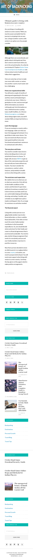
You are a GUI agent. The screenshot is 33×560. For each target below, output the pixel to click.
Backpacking (9, 425)
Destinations (9, 429)
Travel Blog (10, 273)
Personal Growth (10, 433)
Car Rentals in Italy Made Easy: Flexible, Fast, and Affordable (23, 405)
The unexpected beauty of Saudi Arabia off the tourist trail (23, 367)
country (12, 252)
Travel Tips (8, 441)
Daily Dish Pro (22, 552)
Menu (17, 14)
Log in (20, 556)
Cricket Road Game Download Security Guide (15, 461)
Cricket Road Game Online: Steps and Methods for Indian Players (16, 354)
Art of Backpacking (16, 6)
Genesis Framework (17, 554)
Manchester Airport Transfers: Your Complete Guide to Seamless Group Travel (23, 387)
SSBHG (19, 159)
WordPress (14, 556)
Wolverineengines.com (12, 114)
